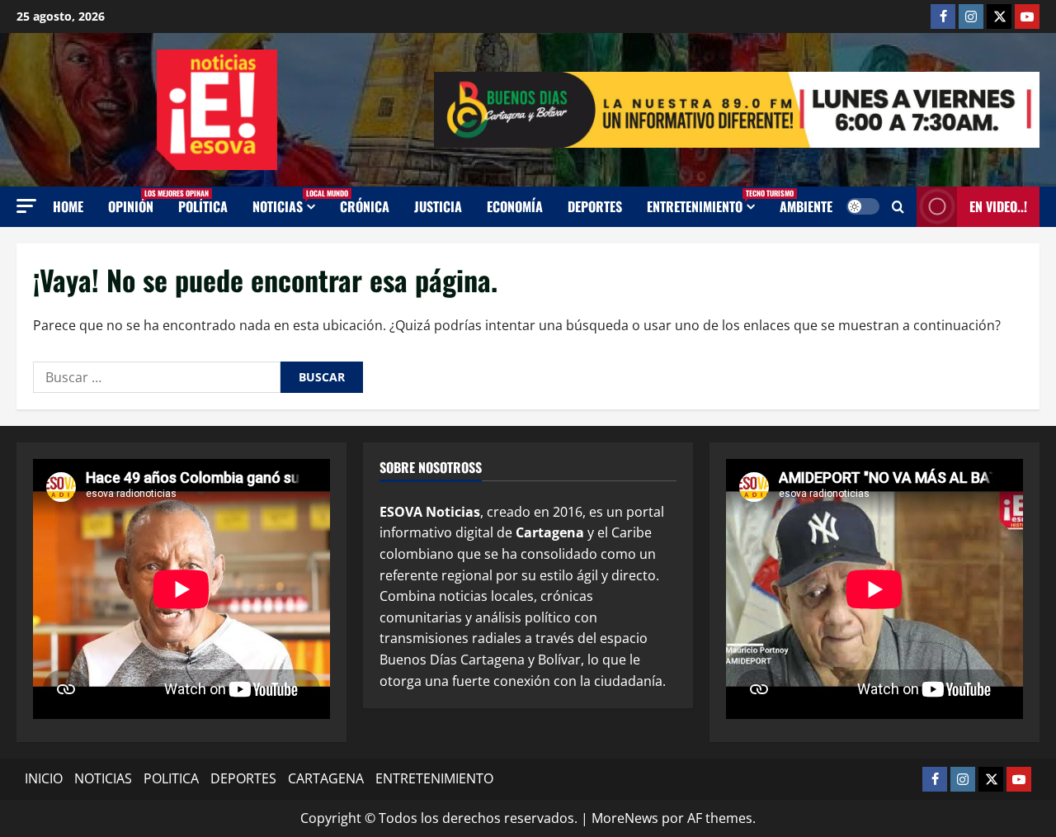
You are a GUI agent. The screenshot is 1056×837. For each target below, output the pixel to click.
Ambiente (806, 206)
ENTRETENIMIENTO (707, 201)
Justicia (438, 206)
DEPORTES (243, 778)
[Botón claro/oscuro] (862, 206)
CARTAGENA (326, 778)
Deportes (595, 206)
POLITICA (171, 778)
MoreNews (625, 818)
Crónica (364, 206)
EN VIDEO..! (998, 206)
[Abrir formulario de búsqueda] (898, 207)
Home (68, 206)
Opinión (137, 201)
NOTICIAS (290, 201)
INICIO (44, 778)
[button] (26, 206)
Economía (515, 206)
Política (203, 206)
